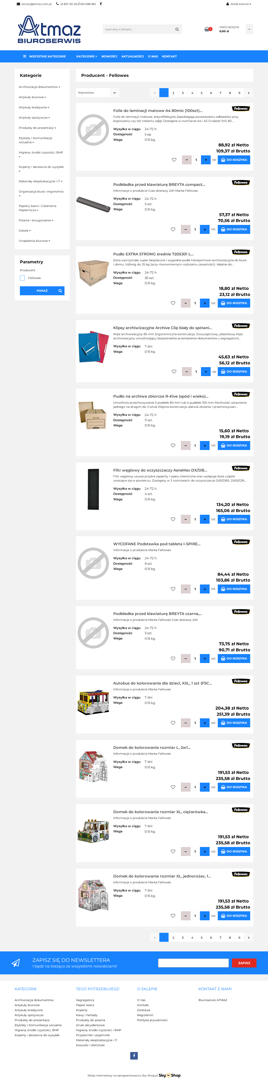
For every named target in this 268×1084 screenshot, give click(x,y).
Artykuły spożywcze (33, 117)
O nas (153, 56)
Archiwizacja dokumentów (39, 87)
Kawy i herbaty (87, 1015)
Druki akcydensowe (90, 1025)
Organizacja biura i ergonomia (41, 191)
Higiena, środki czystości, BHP (41, 152)
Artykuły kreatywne (33, 107)
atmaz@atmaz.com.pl (37, 4)
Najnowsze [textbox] (86, 92)
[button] (26, 989)
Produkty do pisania (90, 1020)
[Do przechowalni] (174, 159)
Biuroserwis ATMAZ (212, 1000)
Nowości (109, 56)
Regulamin (145, 1015)
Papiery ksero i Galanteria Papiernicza (37, 208)
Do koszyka (237, 160)
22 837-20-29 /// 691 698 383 (78, 4)
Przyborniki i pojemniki (93, 1035)
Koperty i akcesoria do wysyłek (41, 167)
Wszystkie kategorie (47, 56)
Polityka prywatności (152, 1020)
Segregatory (85, 1000)
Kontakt (169, 56)
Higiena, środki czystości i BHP (98, 1030)
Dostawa (143, 1010)
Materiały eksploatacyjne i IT (40, 181)
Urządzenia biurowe (34, 241)
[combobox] (97, 92)
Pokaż (42, 291)
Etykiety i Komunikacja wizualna (35, 140)
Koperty (82, 1010)
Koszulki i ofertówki (90, 1045)
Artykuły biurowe (32, 97)
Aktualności (132, 56)
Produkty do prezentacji (37, 128)
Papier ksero (85, 1005)
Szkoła (24, 230)
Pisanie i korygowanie (35, 220)
